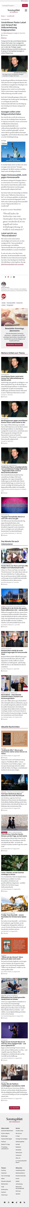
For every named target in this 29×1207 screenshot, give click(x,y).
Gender (3, 303)
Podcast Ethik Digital (6, 1139)
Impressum (18, 1155)
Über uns (18, 1158)
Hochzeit (3, 1192)
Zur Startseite (14, 1108)
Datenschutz (19, 1152)
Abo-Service (19, 1133)
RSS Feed (18, 1191)
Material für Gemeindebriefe (20, 1187)
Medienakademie (20, 1173)
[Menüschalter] (26, 10)
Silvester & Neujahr (6, 1181)
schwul (3, 305)
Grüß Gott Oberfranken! (7, 1131)
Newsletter (18, 1150)
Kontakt (18, 1144)
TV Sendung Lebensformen (5, 1148)
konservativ (19, 303)
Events (17, 1178)
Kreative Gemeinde (21, 1176)
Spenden (18, 1194)
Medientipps (4, 1136)
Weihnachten (4, 1184)
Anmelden (25, 1)
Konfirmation (4, 1189)
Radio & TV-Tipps (5, 1144)
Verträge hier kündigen (21, 1139)
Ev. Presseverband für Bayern (21, 1161)
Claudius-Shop (19, 1131)
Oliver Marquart (8, 33)
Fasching (3, 1170)
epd (16, 33)
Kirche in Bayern (5, 1133)
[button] (4, 38)
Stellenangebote (20, 1141)
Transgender (10, 305)
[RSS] (24, 1203)
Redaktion (18, 1147)
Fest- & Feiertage (5, 1176)
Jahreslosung (19, 1184)
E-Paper (18, 1136)
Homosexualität (11, 303)
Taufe (2, 1187)
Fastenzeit (4, 1173)
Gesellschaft (10, 16)
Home (3, 16)
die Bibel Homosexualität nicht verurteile (13, 263)
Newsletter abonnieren (14, 344)
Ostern (3, 1178)
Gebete (17, 1181)
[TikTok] (16, 1203)
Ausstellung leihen (20, 1170)
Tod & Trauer (4, 1195)
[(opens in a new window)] (4, 1203)
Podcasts (3, 1141)
